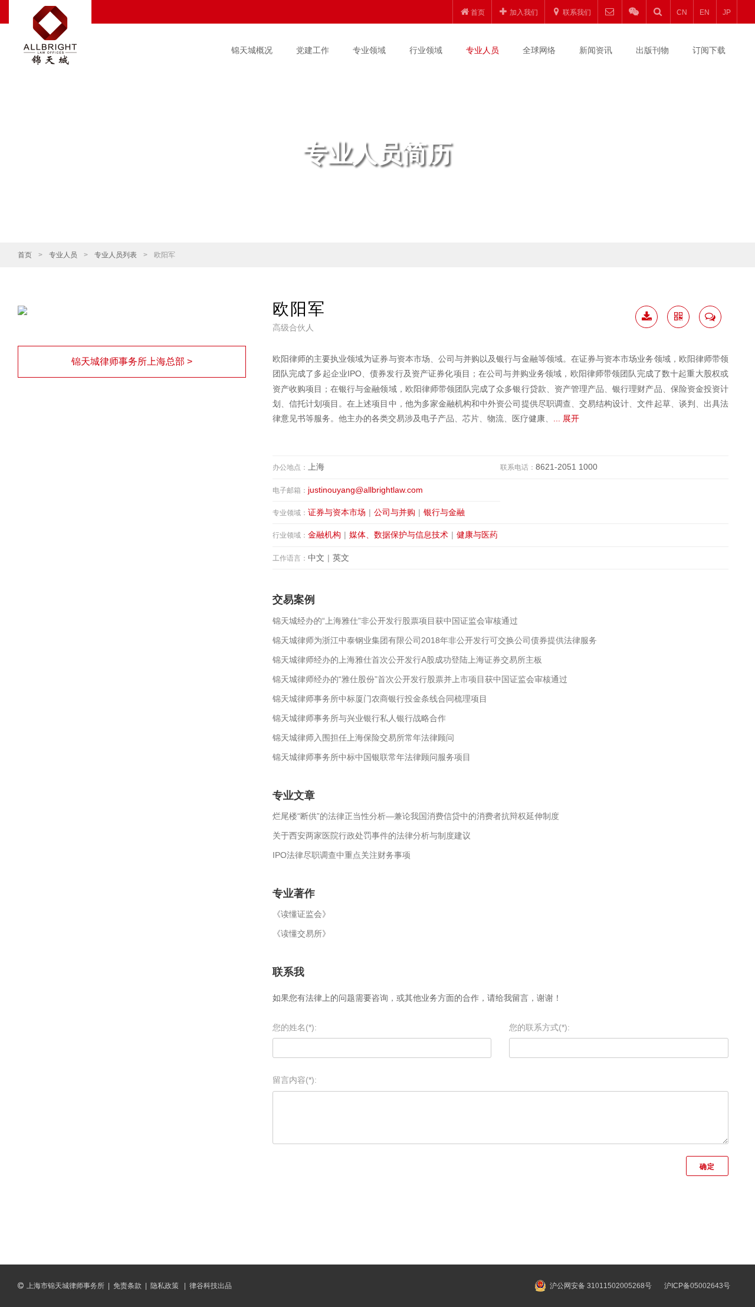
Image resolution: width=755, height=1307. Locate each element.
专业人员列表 (115, 255)
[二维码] (678, 316)
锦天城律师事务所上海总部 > (131, 361)
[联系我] (710, 316)
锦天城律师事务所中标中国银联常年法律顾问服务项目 (372, 757)
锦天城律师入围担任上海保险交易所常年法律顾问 (363, 737)
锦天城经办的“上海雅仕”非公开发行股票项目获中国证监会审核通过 (395, 620)
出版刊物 (652, 50)
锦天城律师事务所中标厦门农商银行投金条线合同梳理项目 (380, 698)
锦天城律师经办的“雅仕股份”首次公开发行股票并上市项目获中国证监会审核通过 (420, 679)
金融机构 (324, 534)
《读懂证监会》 (301, 914)
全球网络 (539, 50)
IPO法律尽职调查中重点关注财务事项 (342, 855)
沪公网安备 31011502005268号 (601, 1286)
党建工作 (312, 50)
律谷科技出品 (210, 1286)
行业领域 (425, 50)
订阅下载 (709, 50)
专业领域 (369, 50)
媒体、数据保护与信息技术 (398, 534)
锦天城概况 (252, 50)
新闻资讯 (595, 50)
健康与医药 (477, 534)
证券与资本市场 (337, 512)
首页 (25, 255)
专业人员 (482, 50)
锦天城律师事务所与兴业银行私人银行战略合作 (359, 718)
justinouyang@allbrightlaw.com (365, 489)
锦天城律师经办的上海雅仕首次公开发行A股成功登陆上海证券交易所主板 (407, 659)
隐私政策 (165, 1286)
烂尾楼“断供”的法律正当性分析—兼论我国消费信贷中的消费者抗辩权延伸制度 (416, 816)
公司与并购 (394, 512)
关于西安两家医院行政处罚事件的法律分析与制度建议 (372, 835)
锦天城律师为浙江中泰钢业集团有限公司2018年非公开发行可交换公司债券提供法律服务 (435, 640)
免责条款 (127, 1286)
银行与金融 (444, 512)
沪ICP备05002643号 (697, 1286)
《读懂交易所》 (301, 933)
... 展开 (566, 418)
